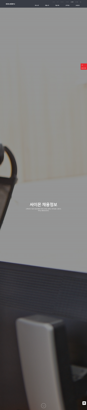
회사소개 (37, 5)
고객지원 (67, 5)
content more (43, 405)
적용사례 (57, 5)
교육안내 (77, 5)
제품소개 (47, 5)
